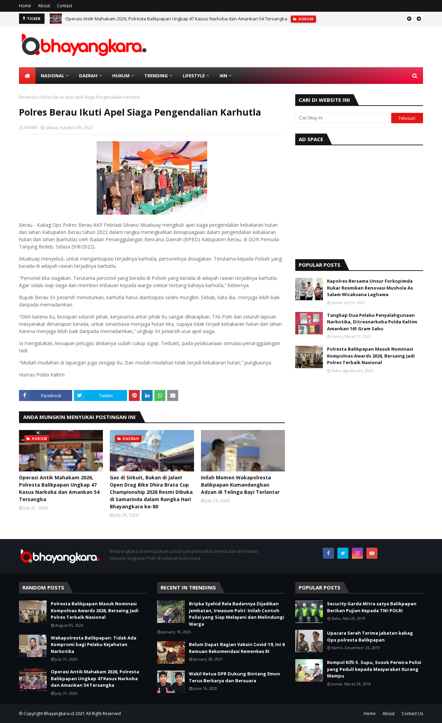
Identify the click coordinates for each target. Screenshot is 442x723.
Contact (64, 6)
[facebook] (328, 553)
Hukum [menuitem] (120, 75)
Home (25, 6)
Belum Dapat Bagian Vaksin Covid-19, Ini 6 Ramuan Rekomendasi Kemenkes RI (237, 647)
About (44, 6)
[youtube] (371, 553)
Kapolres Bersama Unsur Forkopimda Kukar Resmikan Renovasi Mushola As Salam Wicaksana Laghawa (370, 287)
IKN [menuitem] (223, 75)
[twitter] (342, 553)
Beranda (27, 97)
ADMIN (30, 127)
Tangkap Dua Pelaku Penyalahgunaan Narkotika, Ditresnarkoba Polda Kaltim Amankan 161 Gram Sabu (372, 322)
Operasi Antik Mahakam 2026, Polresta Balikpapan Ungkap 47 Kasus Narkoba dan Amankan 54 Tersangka (176, 19)
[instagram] (357, 553)
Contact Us (412, 713)
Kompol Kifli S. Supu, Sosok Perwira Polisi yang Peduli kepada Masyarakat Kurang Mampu (374, 669)
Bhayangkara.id (59, 713)
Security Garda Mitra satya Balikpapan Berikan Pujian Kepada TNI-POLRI (371, 607)
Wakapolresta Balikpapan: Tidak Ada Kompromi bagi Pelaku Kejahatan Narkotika (93, 644)
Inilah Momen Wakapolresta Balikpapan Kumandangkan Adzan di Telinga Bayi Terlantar (240, 484)
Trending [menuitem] (156, 75)
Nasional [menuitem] (52, 75)
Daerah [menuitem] (88, 75)
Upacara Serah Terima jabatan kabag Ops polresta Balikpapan (370, 636)
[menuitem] (27, 75)
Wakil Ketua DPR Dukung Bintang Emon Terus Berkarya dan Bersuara (234, 677)
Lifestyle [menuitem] (194, 75)
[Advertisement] (359, 200)
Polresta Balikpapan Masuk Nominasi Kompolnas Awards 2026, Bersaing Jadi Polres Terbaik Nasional (371, 355)
